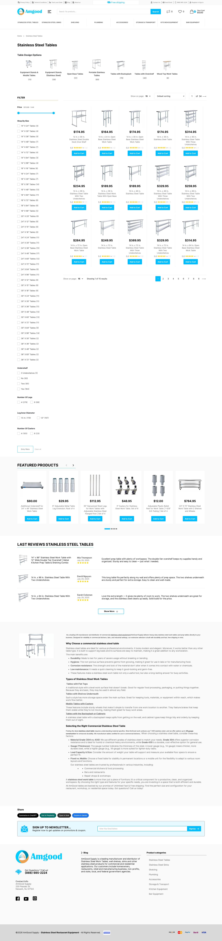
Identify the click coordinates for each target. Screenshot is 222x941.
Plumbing (98, 22)
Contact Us (156, 2)
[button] (73, 465)
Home (19, 36)
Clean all (38, 449)
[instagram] (34, 900)
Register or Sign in (198, 2)
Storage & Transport (145, 22)
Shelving (75, 22)
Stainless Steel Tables (28, 22)
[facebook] (18, 900)
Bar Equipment (192, 22)
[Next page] (204, 96)
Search (156, 12)
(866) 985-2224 (182, 2)
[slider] (18, 113)
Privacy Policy (25, 2)
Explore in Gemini (80, 815)
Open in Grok (64, 815)
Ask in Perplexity (48, 815)
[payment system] (187, 934)
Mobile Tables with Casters (79, 704)
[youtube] (26, 900)
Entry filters (25, 449)
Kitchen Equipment (169, 22)
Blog (68, 2)
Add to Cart (79, 153)
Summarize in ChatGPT (28, 815)
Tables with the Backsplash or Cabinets (85, 713)
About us (77, 2)
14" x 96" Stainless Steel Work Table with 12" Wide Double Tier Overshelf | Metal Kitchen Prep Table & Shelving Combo (51, 560)
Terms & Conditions (40, 2)
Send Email (168, 2)
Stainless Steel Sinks (51, 22)
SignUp (192, 829)
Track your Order (57, 2)
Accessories (122, 22)
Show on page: (137, 96)
